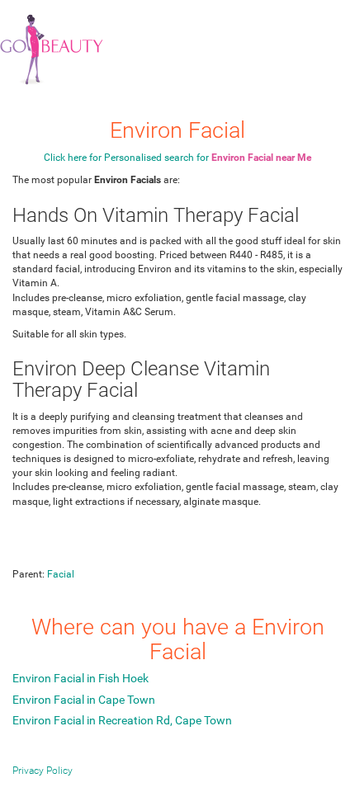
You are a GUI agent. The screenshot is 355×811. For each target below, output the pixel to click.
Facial (60, 574)
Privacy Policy (42, 770)
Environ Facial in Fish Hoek (80, 678)
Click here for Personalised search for (177, 157)
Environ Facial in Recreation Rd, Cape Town (122, 720)
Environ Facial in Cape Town (83, 699)
